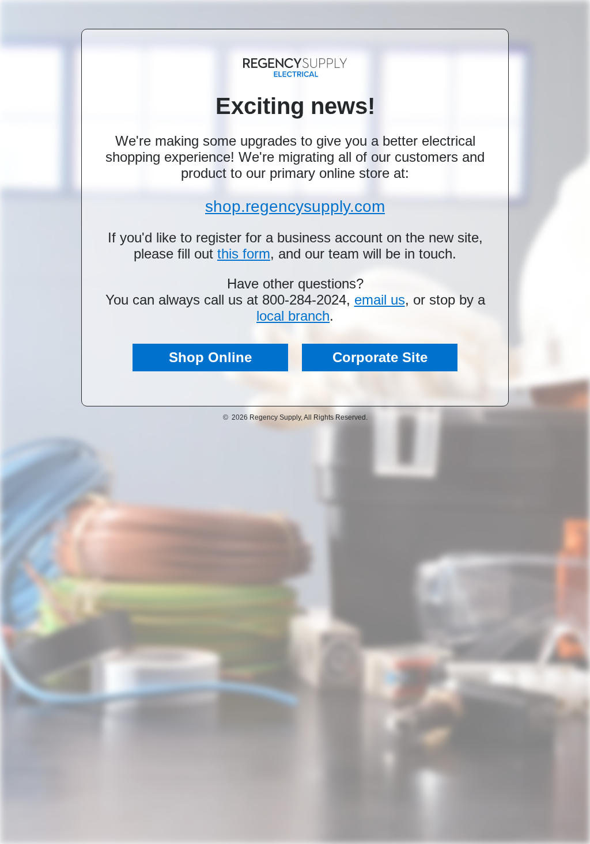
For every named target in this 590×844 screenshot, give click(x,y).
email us (379, 299)
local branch (293, 316)
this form (243, 253)
